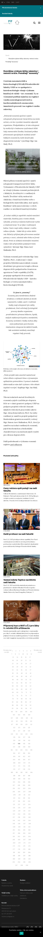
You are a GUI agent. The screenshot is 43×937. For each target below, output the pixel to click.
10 (23, 654)
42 (30, 673)
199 (24, 785)
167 (29, 760)
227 (24, 808)
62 (30, 686)
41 (26, 673)
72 (30, 692)
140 (19, 740)
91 (26, 705)
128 (24, 731)
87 (30, 702)
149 (24, 747)
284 (29, 852)
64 (17, 689)
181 (17, 772)
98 (12, 712)
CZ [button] (2, 2)
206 (19, 792)
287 (24, 856)
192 (29, 779)
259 (24, 833)
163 (29, 756)
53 (12, 683)
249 (14, 827)
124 (24, 727)
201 (14, 788)
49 (17, 680)
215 (24, 798)
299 (27, 865)
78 (13, 699)
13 (13, 657)
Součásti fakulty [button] (7, 13)
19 (17, 660)
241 (14, 820)
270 (19, 843)
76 (26, 696)
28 (13, 667)
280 (29, 849)
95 (21, 708)
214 (19, 798)
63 (12, 689)
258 (19, 833)
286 (19, 856)
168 (14, 763)
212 (29, 795)
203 (24, 788)
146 (29, 744)
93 (12, 708)
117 (12, 724)
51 (26, 680)
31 (26, 667)
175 (29, 766)
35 (21, 670)
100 (21, 712)
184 (31, 772)
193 (14, 782)
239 (24, 817)
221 (14, 804)
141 (24, 740)
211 (24, 795)
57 (30, 683)
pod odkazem (16, 444)
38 (12, 673)
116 (31, 721)
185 (14, 776)
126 (14, 731)
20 (21, 660)
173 (19, 766)
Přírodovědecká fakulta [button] (9, 8)
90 (22, 705)
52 (30, 680)
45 (21, 676)
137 (24, 737)
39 (17, 673)
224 (29, 804)
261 (14, 836)
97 (31, 708)
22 (30, 660)
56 (26, 683)
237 (14, 817)
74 (17, 696)
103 (14, 715)
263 (24, 836)
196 (29, 782)
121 (31, 724)
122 (14, 727)
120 (26, 724)
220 (29, 801)
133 (26, 734)
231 (24, 811)
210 (19, 795)
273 (14, 846)
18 (13, 660)
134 (31, 734)
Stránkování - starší (38, 651)
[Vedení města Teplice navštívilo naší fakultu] (21, 565)
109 (22, 718)
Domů (7, 55)
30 (22, 667)
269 (14, 843)
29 (17, 667)
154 (26, 750)
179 (29, 769)
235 (24, 814)
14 (17, 657)
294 (19, 862)
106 (29, 715)
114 (22, 721)
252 (29, 827)
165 (19, 760)
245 (14, 824)
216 (29, 798)
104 (19, 715)
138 (29, 737)
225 (14, 808)
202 (19, 788)
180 (12, 772)
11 (27, 654)
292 (29, 859)
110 (27, 718)
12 (31, 654)
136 (19, 737)
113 (17, 721)
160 (14, 756)
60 (22, 686)
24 (17, 663)
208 (29, 792)
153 (21, 750)
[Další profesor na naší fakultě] (21, 519)
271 (24, 843)
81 (26, 699)
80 (22, 699)
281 (14, 852)
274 (19, 846)
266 (19, 840)
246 (19, 824)
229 (14, 811)
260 (29, 833)
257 (14, 833)
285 (14, 856)
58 (12, 686)
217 (14, 801)
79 (17, 699)
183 (26, 772)
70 (22, 692)
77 (30, 696)
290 (19, 859)
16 (26, 657)
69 (17, 692)
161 (19, 756)
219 (24, 801)
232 (29, 811)
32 (30, 667)
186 (19, 776)
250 (19, 827)
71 (26, 692)
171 (29, 763)
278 (19, 849)
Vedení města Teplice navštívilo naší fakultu (19, 581)
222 (19, 804)
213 (14, 798)
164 (14, 760)
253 (14, 830)
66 (26, 689)
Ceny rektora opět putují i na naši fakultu (20, 489)
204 (29, 788)
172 (14, 766)
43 (12, 676)
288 (29, 856)
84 (17, 702)
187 (24, 776)
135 (14, 737)
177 (19, 769)
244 (29, 820)
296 (29, 862)
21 (26, 660)
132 (22, 734)
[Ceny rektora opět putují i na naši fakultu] (21, 473)
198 (19, 785)
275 (24, 846)
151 (12, 750)
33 (12, 670)
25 (21, 663)
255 (24, 830)
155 (31, 750)
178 (24, 769)
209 (14, 795)
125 (29, 727)
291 (24, 859)
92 (30, 705)
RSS (16, 927)
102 (31, 712)
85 (21, 702)
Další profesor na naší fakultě (18, 534)
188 (29, 776)
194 (19, 782)
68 (13, 692)
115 (26, 721)
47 (31, 676)
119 (21, 724)
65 (21, 689)
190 (19, 779)
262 (19, 836)
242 (19, 820)
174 (24, 766)
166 (24, 760)
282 (19, 852)
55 (21, 683)
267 (24, 840)
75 (21, 696)
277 (14, 849)
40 (22, 673)
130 (12, 734)
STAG (8, 2)
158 (24, 753)
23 (12, 663)
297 (16, 865)
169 (19, 763)
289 (14, 859)
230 (19, 811)
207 (24, 792)
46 (26, 676)
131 (17, 734)
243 (24, 820)
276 (29, 846)
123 (19, 727)
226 (19, 808)
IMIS (12, 2)
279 (24, 849)
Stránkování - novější (7, 651)
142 (29, 740)
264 (29, 836)
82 (30, 699)
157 (19, 753)
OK (22, 933)
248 (29, 824)
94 (17, 708)
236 (29, 814)
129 (29, 731)
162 (24, 756)
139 (14, 740)
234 (19, 814)
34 (17, 670)
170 (24, 763)
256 (29, 830)
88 (12, 705)
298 (21, 865)
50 (22, 680)
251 (24, 827)
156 (14, 753)
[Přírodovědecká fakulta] (7, 22)
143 (14, 744)
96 (26, 708)
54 (17, 683)
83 (12, 702)
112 (12, 721)
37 (30, 670)
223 (24, 804)
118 (17, 724)
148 (19, 747)
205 (14, 792)
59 (17, 686)
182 (22, 772)
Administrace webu (8, 927)
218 (19, 801)
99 (16, 712)
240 (29, 817)
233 (14, 814)
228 (29, 808)
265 (14, 840)
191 (24, 779)
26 (26, 663)
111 (31, 718)
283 (24, 852)
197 (14, 785)
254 (19, 830)
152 (17, 750)
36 (26, 670)
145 (24, 744)
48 (13, 680)
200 (29, 785)
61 (26, 686)
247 (24, 824)
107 (12, 718)
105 (24, 715)
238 (19, 817)
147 (14, 747)
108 (17, 718)
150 (29, 747)
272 (29, 843)
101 (26, 712)
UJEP (17, 2)
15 (21, 657)
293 (14, 862)
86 (26, 702)
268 (29, 840)
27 (30, 663)
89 (17, 705)
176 (14, 769)
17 (30, 657)
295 (24, 862)
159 (29, 753)
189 (14, 779)
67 (31, 689)
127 (19, 731)
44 (17, 676)
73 (12, 696)
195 (24, 782)
